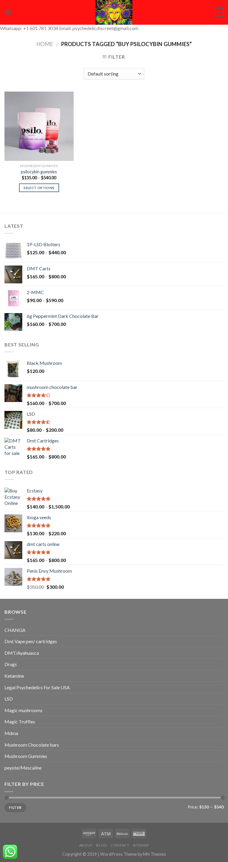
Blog (101, 845)
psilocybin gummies (39, 171)
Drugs (10, 664)
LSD (8, 698)
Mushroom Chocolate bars (31, 745)
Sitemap (141, 845)
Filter (15, 807)
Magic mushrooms (23, 710)
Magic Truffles (19, 721)
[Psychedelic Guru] (114, 12)
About (86, 845)
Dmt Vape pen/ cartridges (30, 641)
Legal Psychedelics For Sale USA (37, 687)
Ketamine (14, 676)
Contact (120, 845)
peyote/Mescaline (23, 767)
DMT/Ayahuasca (21, 653)
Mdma (11, 733)
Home (44, 44)
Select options (38, 188)
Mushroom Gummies (25, 756)
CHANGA (15, 630)
